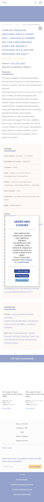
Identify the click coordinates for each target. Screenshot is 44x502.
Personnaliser (22, 280)
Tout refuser (23, 276)
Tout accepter (23, 271)
